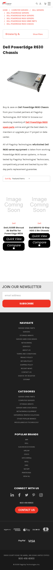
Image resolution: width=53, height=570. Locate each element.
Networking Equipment (26, 411)
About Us (27, 350)
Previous (5, 567)
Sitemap (26, 379)
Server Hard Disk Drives (26, 339)
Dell (26, 443)
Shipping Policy (26, 365)
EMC (26, 465)
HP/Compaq (26, 458)
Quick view (13, 239)
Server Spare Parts (26, 328)
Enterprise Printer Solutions (26, 415)
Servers (26, 332)
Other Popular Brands (26, 419)
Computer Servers (26, 400)
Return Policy (27, 361)
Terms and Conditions (26, 354)
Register (31, 376)
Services (26, 346)
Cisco (26, 454)
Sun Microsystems (26, 447)
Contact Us (26, 372)
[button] (25, 34)
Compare (13, 245)
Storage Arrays (26, 335)
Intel (26, 462)
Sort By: (8, 179)
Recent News (26, 368)
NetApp (26, 469)
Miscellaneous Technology (26, 422)
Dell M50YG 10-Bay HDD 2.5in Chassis (39, 229)
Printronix (26, 473)
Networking (26, 343)
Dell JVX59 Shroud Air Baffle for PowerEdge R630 (14, 230)
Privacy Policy (26, 357)
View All (26, 476)
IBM (26, 440)
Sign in (21, 376)
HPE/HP (26, 451)
